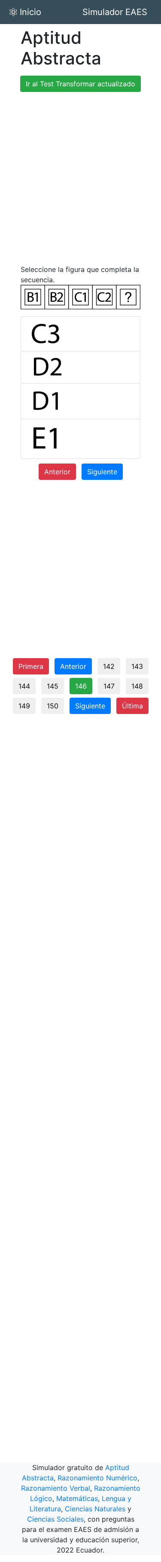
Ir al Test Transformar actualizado (80, 83)
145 (52, 686)
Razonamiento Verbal (55, 1488)
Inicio (30, 12)
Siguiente (102, 471)
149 (24, 706)
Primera (30, 666)
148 (137, 686)
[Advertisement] (80, 179)
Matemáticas (77, 1498)
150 (52, 706)
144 (24, 686)
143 (137, 666)
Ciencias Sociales (55, 1519)
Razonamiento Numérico (97, 1478)
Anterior (57, 471)
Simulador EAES (114, 12)
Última (132, 706)
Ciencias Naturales (95, 1508)
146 (81, 686)
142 (109, 666)
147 (109, 686)
